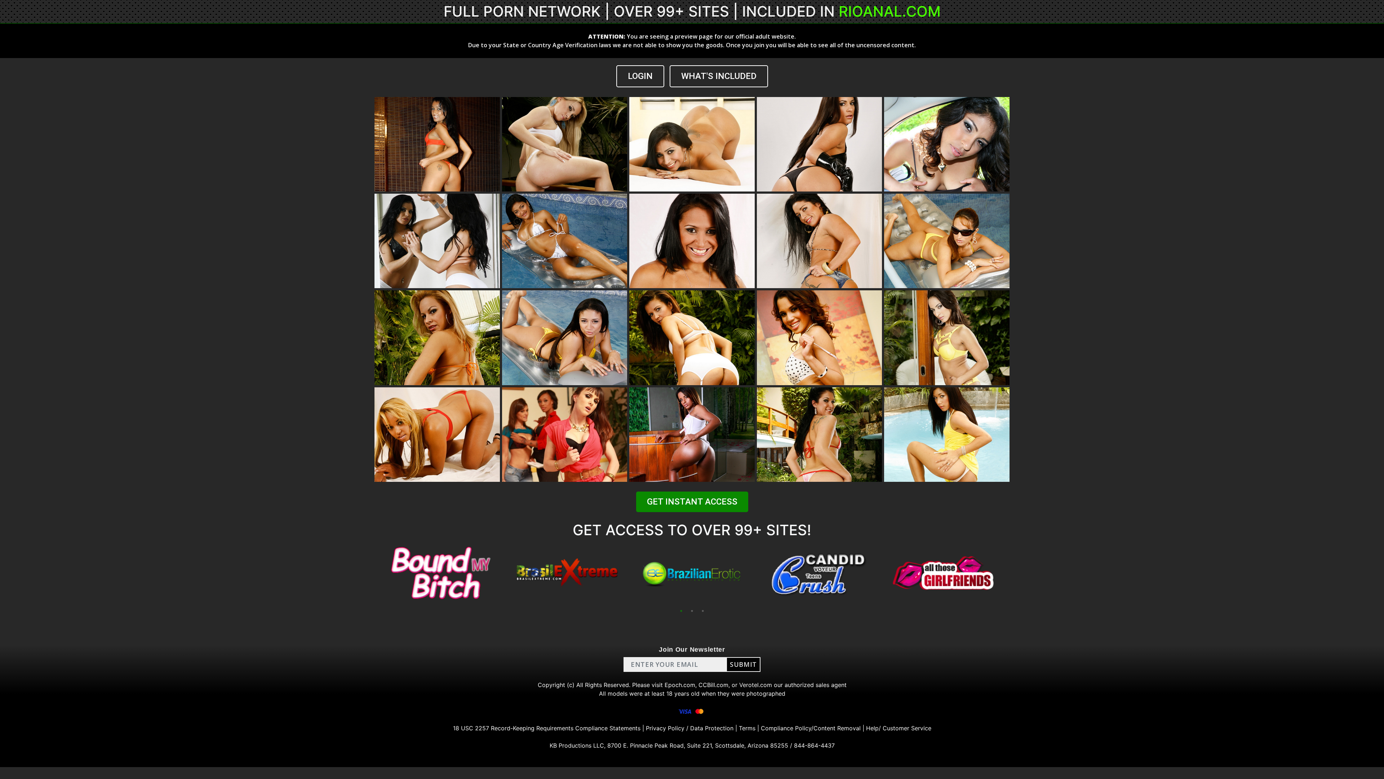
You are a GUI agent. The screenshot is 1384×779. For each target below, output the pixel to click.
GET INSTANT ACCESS (692, 502)
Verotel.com (755, 684)
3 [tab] (702, 611)
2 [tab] (692, 611)
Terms (747, 728)
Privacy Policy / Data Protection (689, 728)
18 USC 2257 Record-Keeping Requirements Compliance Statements (546, 728)
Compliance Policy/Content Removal (811, 728)
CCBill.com (713, 684)
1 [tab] (681, 611)
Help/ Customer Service (898, 728)
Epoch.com (680, 684)
